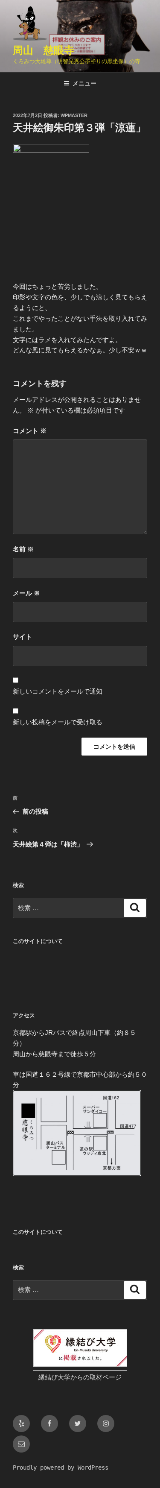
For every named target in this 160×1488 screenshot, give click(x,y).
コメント (30, 430)
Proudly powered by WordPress (60, 1467)
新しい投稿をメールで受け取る (57, 722)
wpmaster (74, 115)
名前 (23, 549)
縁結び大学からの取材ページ (80, 1377)
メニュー (84, 83)
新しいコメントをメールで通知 (57, 691)
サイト (22, 636)
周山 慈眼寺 (43, 50)
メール (26, 593)
